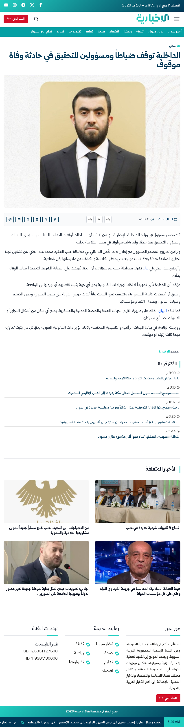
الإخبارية (164, 352)
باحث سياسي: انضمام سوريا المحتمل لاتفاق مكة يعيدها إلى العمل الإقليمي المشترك (124, 393)
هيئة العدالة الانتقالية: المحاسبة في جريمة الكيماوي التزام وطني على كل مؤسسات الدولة (139, 592)
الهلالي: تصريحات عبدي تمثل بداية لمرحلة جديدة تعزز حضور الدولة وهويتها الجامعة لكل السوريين (48, 592)
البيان (163, 311)
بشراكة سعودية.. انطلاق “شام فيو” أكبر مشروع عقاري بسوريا (139, 436)
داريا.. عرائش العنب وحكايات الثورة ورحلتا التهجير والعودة (143, 378)
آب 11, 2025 (165, 219)
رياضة (127, 31)
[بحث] (36, 19)
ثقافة (139, 31)
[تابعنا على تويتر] (32, 6)
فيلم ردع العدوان (41, 31)
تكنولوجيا (75, 31)
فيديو (60, 31)
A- (108, 219)
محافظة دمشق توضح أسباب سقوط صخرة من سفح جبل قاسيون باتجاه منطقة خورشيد (120, 422)
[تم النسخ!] (10, 219)
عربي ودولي (155, 31)
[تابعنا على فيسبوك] (40, 6)
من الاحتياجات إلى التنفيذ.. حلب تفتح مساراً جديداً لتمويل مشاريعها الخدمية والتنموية (49, 531)
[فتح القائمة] (176, 19)
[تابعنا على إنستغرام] (15, 6)
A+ (90, 219)
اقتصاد (114, 31)
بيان (146, 268)
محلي (172, 46)
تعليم (89, 31)
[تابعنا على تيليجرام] (23, 6)
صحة (101, 31)
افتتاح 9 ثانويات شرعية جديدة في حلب (153, 528)
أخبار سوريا (175, 31)
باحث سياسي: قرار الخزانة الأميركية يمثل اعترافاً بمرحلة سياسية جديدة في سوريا (128, 407)
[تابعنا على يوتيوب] (6, 6)
